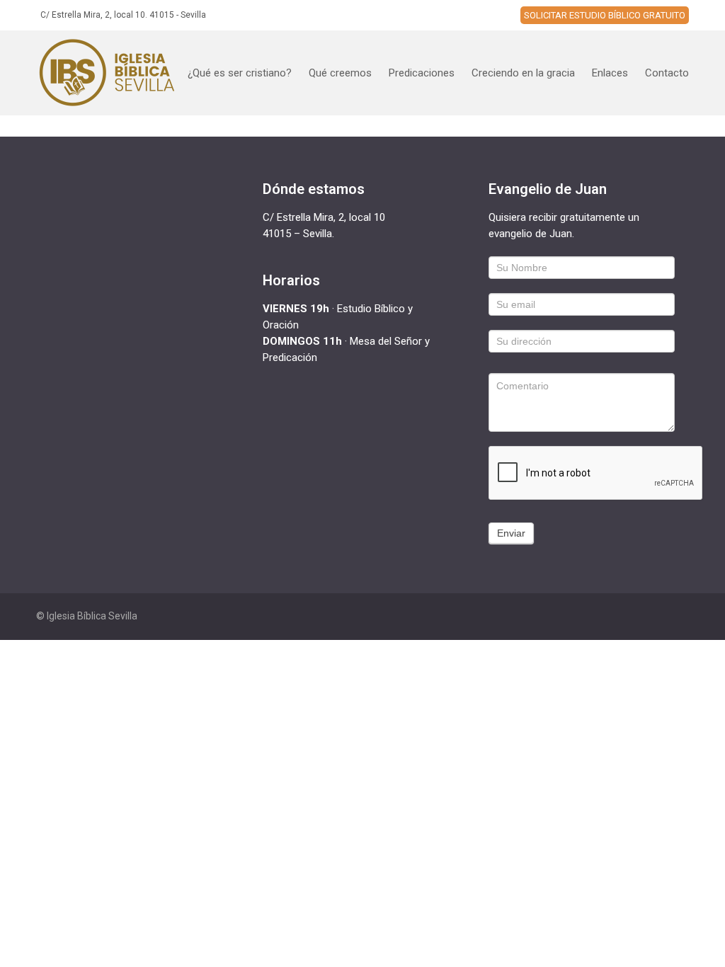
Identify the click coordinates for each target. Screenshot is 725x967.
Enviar (511, 533)
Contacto (667, 73)
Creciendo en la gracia (523, 73)
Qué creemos (340, 73)
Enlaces (610, 73)
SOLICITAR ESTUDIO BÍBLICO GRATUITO (604, 15)
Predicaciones (422, 73)
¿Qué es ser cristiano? (240, 73)
